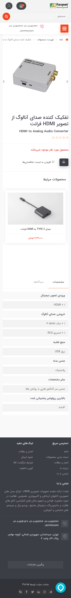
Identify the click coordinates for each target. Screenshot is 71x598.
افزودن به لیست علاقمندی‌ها (37, 162)
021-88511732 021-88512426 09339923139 (23, 28)
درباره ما (64, 468)
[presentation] (67, 81)
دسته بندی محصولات (57, 457)
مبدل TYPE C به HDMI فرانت (35, 229)
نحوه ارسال (27, 457)
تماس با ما (62, 474)
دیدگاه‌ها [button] (39, 282)
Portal (25, 584)
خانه (66, 452)
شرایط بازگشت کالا (23, 463)
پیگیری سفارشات (35, 565)
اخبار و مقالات (61, 463)
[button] (21, 6)
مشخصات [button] (58, 282)
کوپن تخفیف (26, 468)
